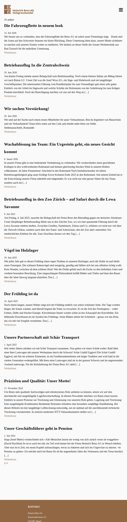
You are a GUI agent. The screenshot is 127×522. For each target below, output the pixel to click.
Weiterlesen (10, 52)
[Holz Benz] (19, 9)
